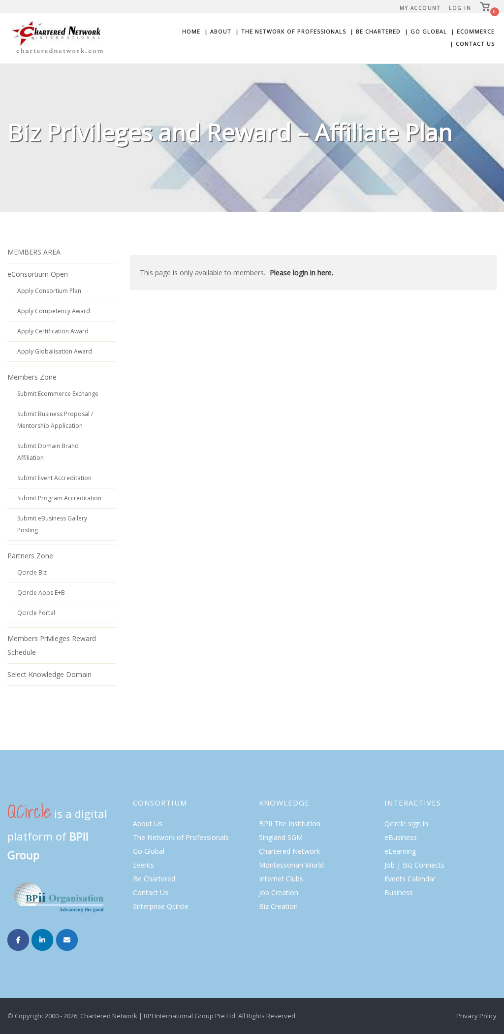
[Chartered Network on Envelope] (67, 940)
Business (398, 892)
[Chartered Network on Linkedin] (42, 940)
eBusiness (400, 837)
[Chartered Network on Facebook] (18, 940)
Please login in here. (301, 272)
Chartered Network (289, 851)
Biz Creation (278, 906)
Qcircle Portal (36, 613)
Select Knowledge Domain (49, 674)
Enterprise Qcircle (161, 906)
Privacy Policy (476, 1015)
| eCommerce (473, 31)
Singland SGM (281, 837)
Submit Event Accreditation (54, 478)
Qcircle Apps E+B (41, 592)
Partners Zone (30, 555)
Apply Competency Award (53, 311)
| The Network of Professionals (290, 31)
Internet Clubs (281, 878)
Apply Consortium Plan (49, 291)
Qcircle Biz (32, 572)
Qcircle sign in (406, 823)
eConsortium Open (37, 274)
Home (191, 31)
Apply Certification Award (53, 331)
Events (143, 865)
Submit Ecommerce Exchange (57, 393)
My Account (420, 7)
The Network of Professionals (181, 837)
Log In (460, 7)
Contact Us (150, 892)
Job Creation (278, 892)
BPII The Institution (289, 823)
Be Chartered (154, 878)
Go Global (148, 851)
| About (217, 31)
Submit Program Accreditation (59, 498)
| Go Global (426, 31)
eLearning (400, 851)
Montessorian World (291, 865)
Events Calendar (410, 878)
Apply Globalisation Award (54, 351)
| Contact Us (472, 43)
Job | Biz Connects (414, 865)
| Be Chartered (375, 31)
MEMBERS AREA (34, 252)
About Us (147, 823)
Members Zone (32, 377)
